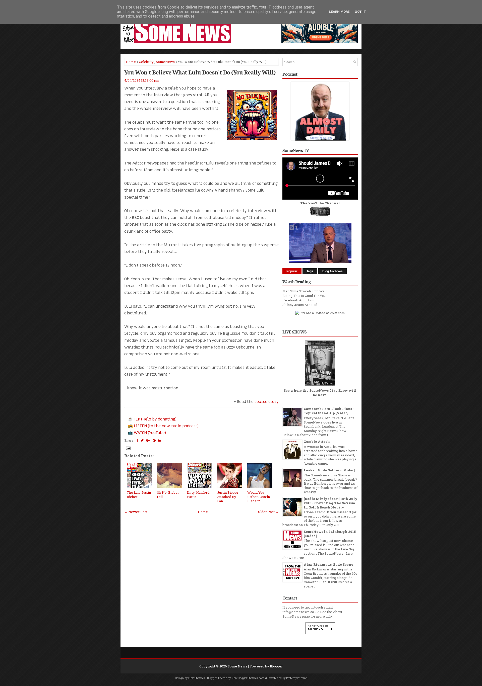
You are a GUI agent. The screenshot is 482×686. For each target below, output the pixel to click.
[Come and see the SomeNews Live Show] (320, 386)
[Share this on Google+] (148, 440)
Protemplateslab (296, 678)
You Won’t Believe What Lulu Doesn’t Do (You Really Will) (200, 72)
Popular (291, 271)
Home (131, 61)
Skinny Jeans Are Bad (299, 304)
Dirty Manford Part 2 (198, 494)
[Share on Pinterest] (154, 440)
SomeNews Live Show (328, 390)
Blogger (276, 666)
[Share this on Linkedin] (159, 440)
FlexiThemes (196, 678)
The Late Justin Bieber (139, 494)
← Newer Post (135, 511)
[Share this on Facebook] (137, 440)
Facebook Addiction (298, 300)
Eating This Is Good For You (304, 295)
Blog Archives (332, 271)
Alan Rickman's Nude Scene (328, 564)
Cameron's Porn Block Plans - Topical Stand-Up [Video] (329, 410)
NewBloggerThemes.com (247, 678)
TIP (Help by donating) (155, 419)
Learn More (339, 12)
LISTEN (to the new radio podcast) (166, 426)
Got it (360, 12)
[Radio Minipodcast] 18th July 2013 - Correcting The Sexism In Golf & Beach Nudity (330, 502)
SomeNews (165, 61)
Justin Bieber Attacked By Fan (227, 496)
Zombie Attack (317, 441)
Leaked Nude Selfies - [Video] (329, 470)
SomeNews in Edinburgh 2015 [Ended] (330, 533)
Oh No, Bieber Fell (168, 494)
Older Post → (268, 511)
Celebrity (146, 61)
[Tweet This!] (142, 440)
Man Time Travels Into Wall (304, 291)
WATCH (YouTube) (150, 433)
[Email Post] (127, 448)
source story (267, 401)
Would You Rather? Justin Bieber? (258, 496)
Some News (237, 666)
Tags (310, 271)
